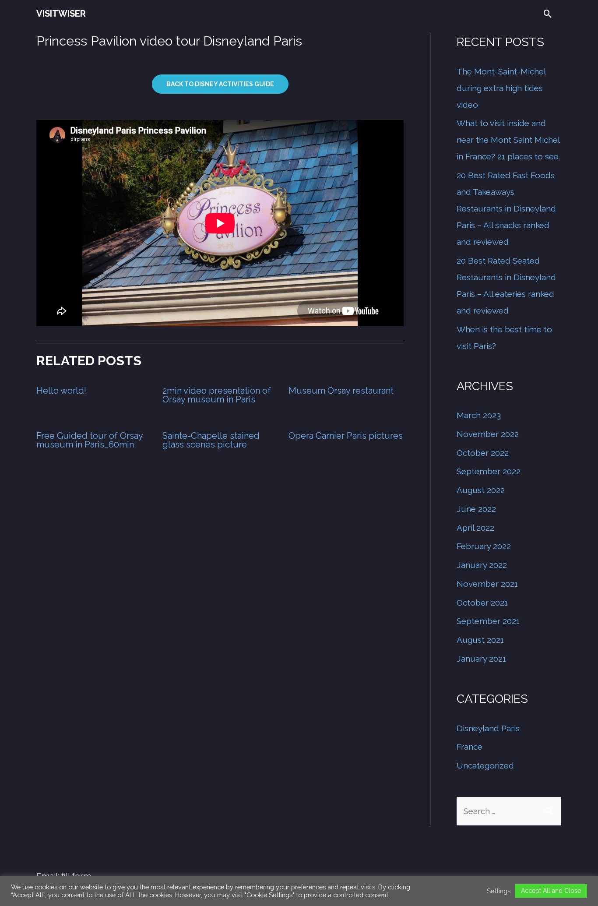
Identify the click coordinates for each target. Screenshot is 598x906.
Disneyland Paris (488, 728)
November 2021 (487, 584)
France (469, 746)
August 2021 (480, 640)
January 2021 (481, 658)
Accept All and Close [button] (551, 890)
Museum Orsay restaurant (341, 390)
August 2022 (481, 490)
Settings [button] (498, 891)
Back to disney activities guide (220, 84)
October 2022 (483, 453)
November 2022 (488, 434)
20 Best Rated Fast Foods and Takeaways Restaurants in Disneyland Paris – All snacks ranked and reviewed (506, 208)
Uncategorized (485, 765)
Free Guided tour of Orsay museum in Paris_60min (89, 440)
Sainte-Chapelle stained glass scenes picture (211, 440)
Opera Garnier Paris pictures (345, 435)
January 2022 (482, 565)
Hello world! (61, 390)
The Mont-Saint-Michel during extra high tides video (501, 88)
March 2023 (479, 415)
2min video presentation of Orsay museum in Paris (216, 395)
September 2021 (488, 621)
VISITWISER (61, 13)
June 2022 (476, 509)
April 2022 (475, 527)
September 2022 (489, 471)
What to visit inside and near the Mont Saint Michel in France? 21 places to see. (508, 139)
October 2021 (482, 602)
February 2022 (484, 546)
